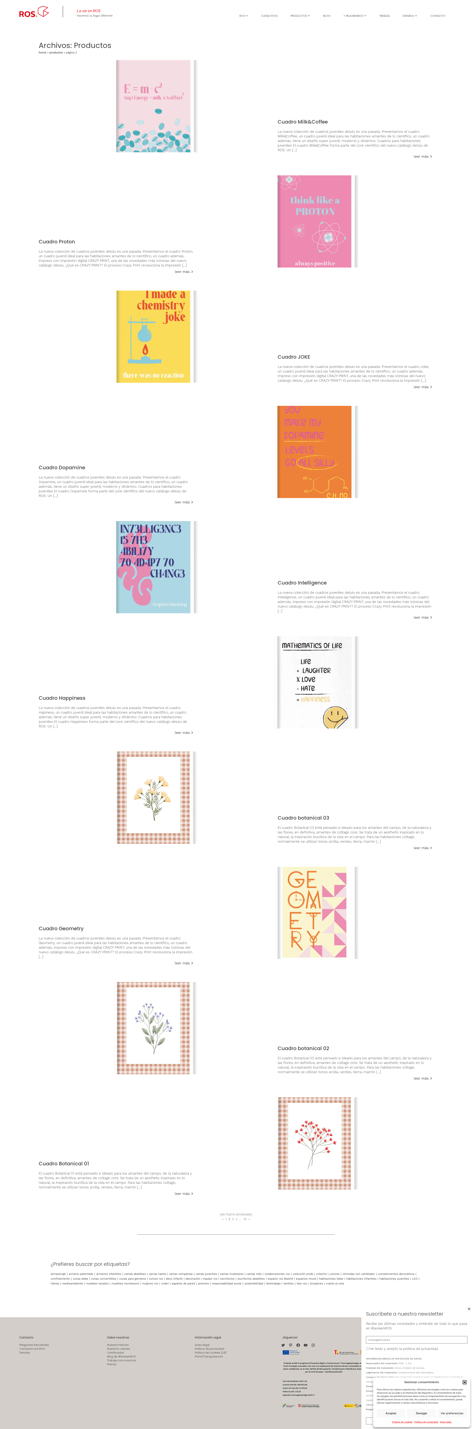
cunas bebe (80, 1278)
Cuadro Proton (57, 241)
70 (245, 1219)
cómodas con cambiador (359, 1274)
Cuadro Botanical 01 (64, 1163)
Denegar (421, 1413)
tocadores (316, 1283)
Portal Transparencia (209, 1356)
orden (165, 1283)
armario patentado (81, 1274)
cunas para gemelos (132, 1278)
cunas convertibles (103, 1278)
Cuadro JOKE (294, 356)
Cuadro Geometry (61, 928)
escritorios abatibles (251, 1278)
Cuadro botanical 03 (303, 817)
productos (56, 52)
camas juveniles (206, 1274)
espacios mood (306, 1278)
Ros (242, 15)
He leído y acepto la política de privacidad (403, 1349)
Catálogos (269, 15)
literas (55, 1283)
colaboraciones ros (277, 1274)
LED (415, 1278)
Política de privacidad (426, 1422)
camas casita (157, 1274)
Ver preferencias (452, 1413)
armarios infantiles (108, 1274)
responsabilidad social (227, 1283)
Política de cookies (402, 1422)
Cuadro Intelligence (302, 582)
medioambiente (72, 1283)
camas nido (254, 1274)
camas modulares (232, 1274)
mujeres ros (150, 1283)
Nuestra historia (118, 1345)
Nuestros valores (118, 1349)
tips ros (302, 1283)
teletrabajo (273, 1283)
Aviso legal (445, 1422)
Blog (326, 15)
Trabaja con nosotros (121, 1360)
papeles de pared (183, 1283)
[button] (464, 1382)
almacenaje (58, 1274)
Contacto (437, 15)
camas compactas (181, 1274)
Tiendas (384, 15)
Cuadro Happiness (62, 698)
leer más (421, 156)
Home (42, 52)
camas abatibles (135, 1274)
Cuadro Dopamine (62, 467)
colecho (321, 1274)
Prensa (111, 1364)
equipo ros (210, 1278)
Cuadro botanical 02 (303, 1048)
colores (335, 1274)
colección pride (303, 1274)
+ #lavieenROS (353, 15)
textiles (289, 1283)
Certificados (115, 1353)
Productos (299, 15)
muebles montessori (125, 1283)
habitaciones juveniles (394, 1278)
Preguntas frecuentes (34, 1345)
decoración (193, 1278)
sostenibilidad (253, 1283)
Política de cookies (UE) (211, 1353)
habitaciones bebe (331, 1278)
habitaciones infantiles (361, 1278)
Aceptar (391, 1413)
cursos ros (156, 1278)
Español (408, 15)
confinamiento (60, 1278)
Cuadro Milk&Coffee (303, 121)
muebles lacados (97, 1283)
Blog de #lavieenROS (121, 1356)
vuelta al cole (335, 1283)
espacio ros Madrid (280, 1278)
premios (203, 1283)
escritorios (227, 1278)
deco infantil (174, 1278)
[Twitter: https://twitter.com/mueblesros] (283, 1345)
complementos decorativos (396, 1274)
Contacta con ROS (32, 1349)
